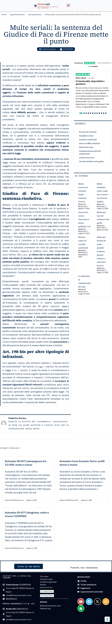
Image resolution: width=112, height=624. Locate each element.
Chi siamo (44, 576)
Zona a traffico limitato (89, 143)
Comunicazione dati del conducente (90, 152)
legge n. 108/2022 (46, 366)
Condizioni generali (48, 582)
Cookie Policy (48, 591)
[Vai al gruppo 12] (105, 113)
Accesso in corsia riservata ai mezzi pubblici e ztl (84, 219)
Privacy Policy (48, 596)
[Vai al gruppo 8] (97, 113)
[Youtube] (80, 601)
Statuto (43, 584)
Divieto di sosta (86, 147)
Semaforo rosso (86, 135)
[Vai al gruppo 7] (94, 113)
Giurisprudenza (34, 14)
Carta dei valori (46, 579)
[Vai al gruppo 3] (86, 113)
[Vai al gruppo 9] (99, 113)
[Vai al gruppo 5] (90, 113)
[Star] (80, 608)
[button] (68, 5)
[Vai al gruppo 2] (84, 113)
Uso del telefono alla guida (91, 161)
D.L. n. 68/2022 (21, 370)
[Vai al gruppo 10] (101, 113)
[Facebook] (89, 601)
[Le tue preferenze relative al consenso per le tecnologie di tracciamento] (107, 619)
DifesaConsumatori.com (50, 605)
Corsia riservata (86, 157)
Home (4, 14)
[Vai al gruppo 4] (88, 113)
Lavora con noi (46, 587)
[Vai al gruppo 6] (92, 113)
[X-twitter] (97, 601)
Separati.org (45, 608)
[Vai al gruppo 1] (80, 113)
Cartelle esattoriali (88, 139)
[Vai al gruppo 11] (103, 113)
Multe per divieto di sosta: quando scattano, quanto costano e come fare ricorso (101, 251)
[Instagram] (105, 601)
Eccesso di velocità (87, 132)
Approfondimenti (17, 14)
